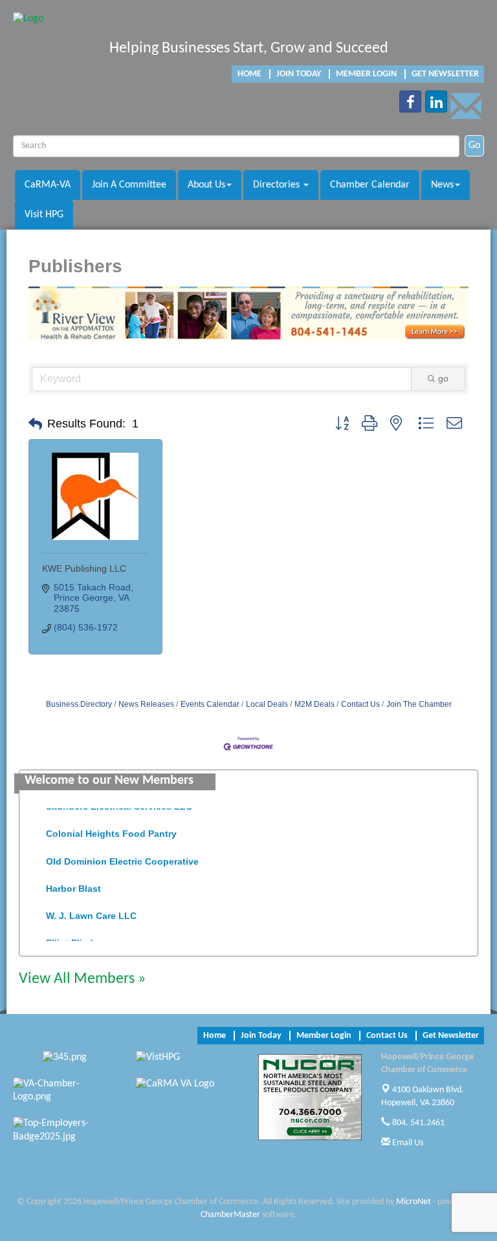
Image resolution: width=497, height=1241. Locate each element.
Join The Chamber (419, 704)
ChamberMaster (230, 1215)
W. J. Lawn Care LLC (91, 910)
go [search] (443, 378)
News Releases (146, 704)
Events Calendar (210, 704)
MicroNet (413, 1202)
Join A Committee (129, 185)
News (442, 185)
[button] (35, 424)
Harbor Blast (73, 883)
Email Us (406, 1143)
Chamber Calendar (370, 185)
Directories (277, 185)
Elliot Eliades (75, 937)
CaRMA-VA (48, 185)
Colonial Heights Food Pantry (111, 828)
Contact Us (360, 704)
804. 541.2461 (417, 1123)
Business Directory (79, 704)
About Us (206, 185)
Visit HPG (44, 215)
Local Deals (267, 704)
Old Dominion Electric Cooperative (122, 855)
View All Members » (82, 979)
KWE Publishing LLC (84, 568)
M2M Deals (314, 704)
